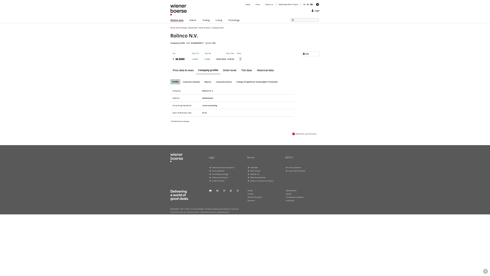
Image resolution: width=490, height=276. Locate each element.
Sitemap (250, 194)
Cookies (288, 194)
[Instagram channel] (224, 190)
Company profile (208, 70)
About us (269, 4)
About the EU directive (297, 171)
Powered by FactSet (193, 212)
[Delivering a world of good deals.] (179, 194)
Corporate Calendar (191, 82)
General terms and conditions (223, 167)
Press (258, 4)
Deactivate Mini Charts (288, 4)
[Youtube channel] (210, 190)
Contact (250, 190)
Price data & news (183, 70)
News (248, 4)
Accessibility (290, 200)
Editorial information (255, 197)
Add (307, 54)
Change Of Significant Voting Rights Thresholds (257, 82)
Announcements (218, 171)
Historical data (265, 70)
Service (250, 157)
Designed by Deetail (223, 212)
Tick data (246, 70)
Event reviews (255, 171)
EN (311, 4)
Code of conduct (218, 181)
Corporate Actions (224, 82)
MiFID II (289, 157)
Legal (211, 157)
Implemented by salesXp (208, 212)
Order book (229, 70)
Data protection (291, 190)
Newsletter (254, 167)
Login (317, 10)
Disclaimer (251, 200)
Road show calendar (258, 177)
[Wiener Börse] (178, 9)
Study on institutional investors (261, 181)
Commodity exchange (220, 174)
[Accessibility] (317, 4)
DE (304, 4)
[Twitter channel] (238, 190)
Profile (175, 81)
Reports (207, 82)
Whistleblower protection (295, 197)
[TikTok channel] (231, 190)
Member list (254, 174)
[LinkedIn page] (217, 190)
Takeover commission (220, 177)
